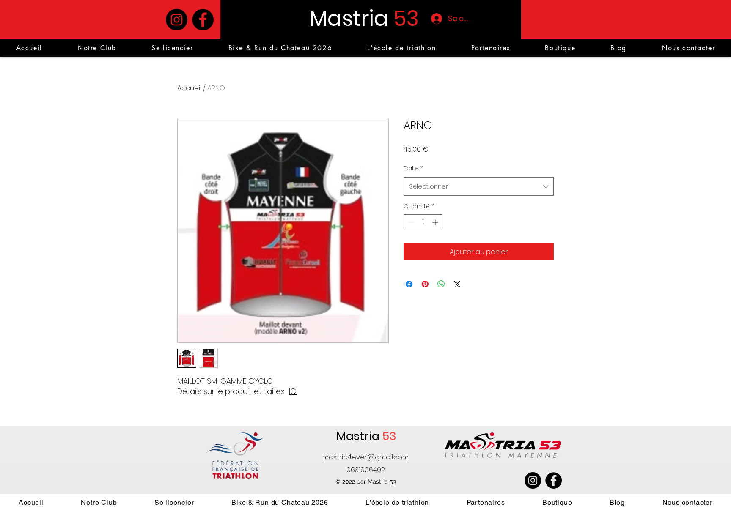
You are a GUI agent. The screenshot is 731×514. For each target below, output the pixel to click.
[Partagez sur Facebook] (409, 284)
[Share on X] (457, 284)
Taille (413, 168)
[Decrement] (410, 222)
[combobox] (479, 186)
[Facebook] (203, 19)
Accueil (189, 88)
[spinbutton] (423, 222)
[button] (490, 48)
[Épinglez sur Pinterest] (425, 284)
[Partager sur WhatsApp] (441, 284)
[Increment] (436, 222)
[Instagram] (176, 19)
